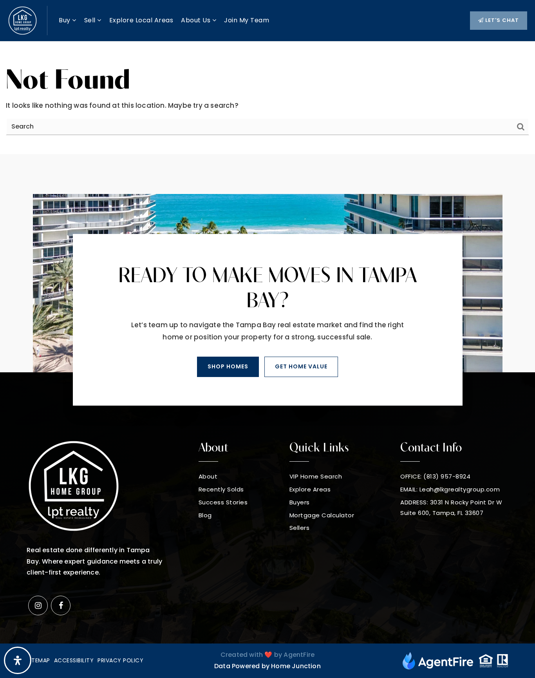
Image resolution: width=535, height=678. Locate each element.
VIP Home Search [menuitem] (315, 476)
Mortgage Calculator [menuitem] (321, 515)
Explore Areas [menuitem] (310, 489)
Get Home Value (301, 366)
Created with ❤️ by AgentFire (267, 654)
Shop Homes (228, 366)
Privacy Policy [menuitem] (120, 660)
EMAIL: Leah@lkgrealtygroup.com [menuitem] (450, 489)
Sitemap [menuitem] (38, 660)
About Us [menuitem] (196, 20)
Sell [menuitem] (91, 20)
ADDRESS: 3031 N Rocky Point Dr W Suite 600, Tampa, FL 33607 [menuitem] (451, 507)
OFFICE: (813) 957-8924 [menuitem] (435, 476)
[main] (267, 98)
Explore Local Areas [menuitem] (141, 20)
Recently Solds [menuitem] (221, 489)
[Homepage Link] (22, 20)
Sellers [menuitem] (299, 528)
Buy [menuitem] (65, 20)
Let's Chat (501, 20)
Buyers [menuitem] (299, 502)
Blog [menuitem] (205, 515)
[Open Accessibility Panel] (17, 660)
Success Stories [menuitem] (223, 502)
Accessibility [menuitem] (74, 660)
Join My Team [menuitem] (246, 20)
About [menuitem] (208, 476)
